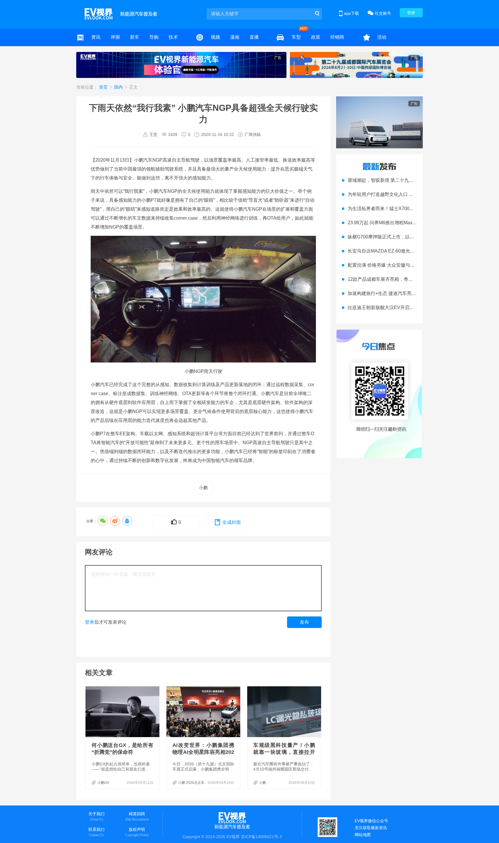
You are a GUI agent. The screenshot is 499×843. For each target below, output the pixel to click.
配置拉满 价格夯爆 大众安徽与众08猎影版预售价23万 (402, 265)
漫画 (234, 37)
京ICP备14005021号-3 (261, 836)
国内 (119, 87)
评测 (115, 37)
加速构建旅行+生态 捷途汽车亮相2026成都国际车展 (401, 293)
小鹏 (203, 487)
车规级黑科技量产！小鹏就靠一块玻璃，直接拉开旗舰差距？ (284, 752)
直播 (254, 37)
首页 (104, 87)
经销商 (337, 37)
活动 (381, 37)
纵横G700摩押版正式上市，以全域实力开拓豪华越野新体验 (409, 236)
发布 (304, 622)
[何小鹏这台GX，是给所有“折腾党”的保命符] (123, 711)
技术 (173, 37)
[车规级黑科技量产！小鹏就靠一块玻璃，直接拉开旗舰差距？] (284, 711)
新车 (134, 37)
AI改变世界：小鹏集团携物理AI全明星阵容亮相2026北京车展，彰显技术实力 (203, 752)
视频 (215, 37)
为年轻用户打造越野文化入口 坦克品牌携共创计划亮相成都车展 (413, 194)
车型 (296, 37)
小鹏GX (103, 783)
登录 (411, 12)
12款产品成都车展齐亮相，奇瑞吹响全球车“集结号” (400, 279)
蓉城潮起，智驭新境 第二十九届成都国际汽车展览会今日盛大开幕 (415, 180)
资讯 (95, 37)
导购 (154, 37)
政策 (315, 37)
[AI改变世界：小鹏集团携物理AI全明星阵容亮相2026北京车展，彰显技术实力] (203, 711)
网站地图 (363, 834)
